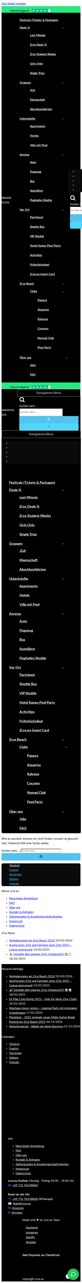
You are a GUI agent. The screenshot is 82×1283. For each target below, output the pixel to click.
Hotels (34, 135)
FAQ (32, 374)
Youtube (30, 1242)
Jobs (33, 365)
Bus (32, 181)
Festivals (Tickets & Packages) (39, 20)
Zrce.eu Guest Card (42, 274)
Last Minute (37, 35)
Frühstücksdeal (39, 264)
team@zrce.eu (22, 1203)
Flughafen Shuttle (41, 200)
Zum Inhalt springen (14, 3)
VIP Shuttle (37, 236)
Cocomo (43, 328)
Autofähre (36, 190)
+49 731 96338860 (25, 1185)
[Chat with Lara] (73, 1274)
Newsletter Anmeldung (23, 898)
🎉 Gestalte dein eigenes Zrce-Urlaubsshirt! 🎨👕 (40, 954)
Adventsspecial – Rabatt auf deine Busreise (36, 1026)
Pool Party (44, 347)
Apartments (37, 126)
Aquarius (43, 309)
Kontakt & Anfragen (21, 912)
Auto (33, 162)
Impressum (16, 921)
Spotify (30, 1237)
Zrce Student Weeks (43, 54)
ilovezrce (18, 1208)
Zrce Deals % (38, 44)
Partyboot (36, 217)
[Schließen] (49, 426)
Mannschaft (37, 99)
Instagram (31, 1232)
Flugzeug (35, 171)
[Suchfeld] (73, 199)
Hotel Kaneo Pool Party (45, 245)
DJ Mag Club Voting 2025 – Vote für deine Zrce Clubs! (43, 999)
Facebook (31, 1227)
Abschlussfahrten (41, 109)
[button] (63, 28)
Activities (36, 255)
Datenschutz (17, 925)
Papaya (42, 300)
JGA (32, 90)
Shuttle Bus (37, 226)
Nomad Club (46, 338)
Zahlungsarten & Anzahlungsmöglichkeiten (35, 916)
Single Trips (37, 73)
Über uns (14, 907)
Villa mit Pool (38, 145)
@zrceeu (17, 1212)
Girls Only (36, 63)
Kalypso (43, 319)
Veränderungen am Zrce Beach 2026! (32, 940)
